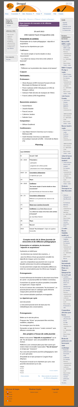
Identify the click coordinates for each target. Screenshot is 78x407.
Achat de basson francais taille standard (67, 158)
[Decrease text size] (67, 4)
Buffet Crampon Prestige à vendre (67, 70)
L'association (14, 14)
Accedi (9, 25)
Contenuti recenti (67, 26)
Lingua (22, 371)
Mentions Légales (34, 392)
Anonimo (67, 49)
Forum (37, 14)
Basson (65, 258)
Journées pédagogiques (48, 19)
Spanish (10, 398)
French (10, 392)
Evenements (47, 14)
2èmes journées (24, 376)
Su (39, 376)
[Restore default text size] (69, 4)
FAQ (55, 14)
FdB (66, 322)
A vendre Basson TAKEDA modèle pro (67, 239)
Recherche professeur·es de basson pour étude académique (67, 343)
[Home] (10, 10)
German (10, 394)
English (10, 396)
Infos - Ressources (26, 14)
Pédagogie (37, 19)
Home (6, 14)
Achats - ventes (67, 65)
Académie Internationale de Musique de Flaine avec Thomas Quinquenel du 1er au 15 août (66, 268)
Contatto (61, 14)
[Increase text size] (71, 4)
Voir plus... (8, 59)
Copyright (55, 392)
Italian (10, 401)
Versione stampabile (53, 370)
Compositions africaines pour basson (66, 312)
